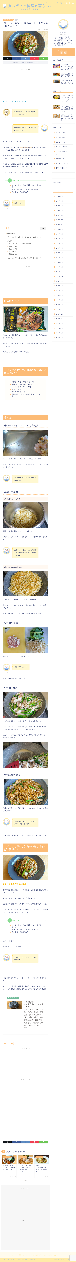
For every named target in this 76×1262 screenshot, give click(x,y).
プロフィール (49, 3)
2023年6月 (59, 248)
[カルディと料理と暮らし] (27, 11)
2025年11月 (59, 220)
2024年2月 (59, 238)
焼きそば (7, 1043)
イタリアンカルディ (62, 132)
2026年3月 (59, 201)
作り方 (9, 241)
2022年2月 (59, 304)
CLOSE (42, 228)
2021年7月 (59, 333)
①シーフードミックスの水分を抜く (20, 244)
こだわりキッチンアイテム (62, 153)
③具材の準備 (13, 249)
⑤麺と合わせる (14, 254)
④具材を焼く (13, 251)
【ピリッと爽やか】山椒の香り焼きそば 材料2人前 (24, 237)
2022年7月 (59, 295)
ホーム (41, 3)
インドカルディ (61, 137)
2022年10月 (60, 281)
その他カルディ (61, 158)
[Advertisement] (25, 84)
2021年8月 (59, 328)
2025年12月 (60, 215)
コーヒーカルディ (61, 147)
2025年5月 (59, 229)
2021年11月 (59, 314)
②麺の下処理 (13, 246)
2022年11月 (59, 276)
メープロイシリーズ (62, 163)
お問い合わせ (60, 3)
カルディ (11, 1255)
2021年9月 (59, 323)
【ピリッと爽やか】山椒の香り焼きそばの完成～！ (24, 258)
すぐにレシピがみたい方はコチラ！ (15, 101)
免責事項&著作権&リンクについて (26, 1259)
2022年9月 (59, 286)
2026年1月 (59, 210)
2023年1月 (59, 267)
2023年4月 (59, 257)
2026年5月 (59, 196)
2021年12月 (60, 309)
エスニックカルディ (62, 142)
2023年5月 (59, 253)
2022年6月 (59, 300)
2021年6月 (59, 337)
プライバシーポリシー (9, 1259)
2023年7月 (59, 243)
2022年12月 (60, 271)
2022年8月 (59, 290)
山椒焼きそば (11, 233)
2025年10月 (60, 224)
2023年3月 (59, 262)
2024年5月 (59, 234)
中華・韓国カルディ (8, 19)
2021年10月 (60, 319)
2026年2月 (59, 205)
